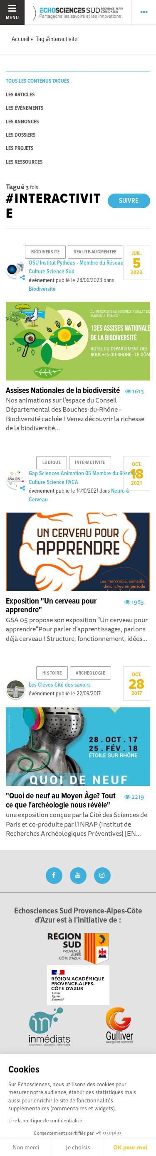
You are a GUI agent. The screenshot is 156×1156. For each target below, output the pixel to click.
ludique (51, 463)
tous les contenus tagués (37, 81)
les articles (20, 94)
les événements (24, 108)
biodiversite (45, 252)
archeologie (90, 673)
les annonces (22, 121)
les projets (19, 148)
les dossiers (20, 135)
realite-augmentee (95, 252)
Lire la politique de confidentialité (45, 1120)
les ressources (24, 162)
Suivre (129, 200)
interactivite (90, 463)
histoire (52, 673)
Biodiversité (42, 289)
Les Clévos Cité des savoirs (60, 685)
